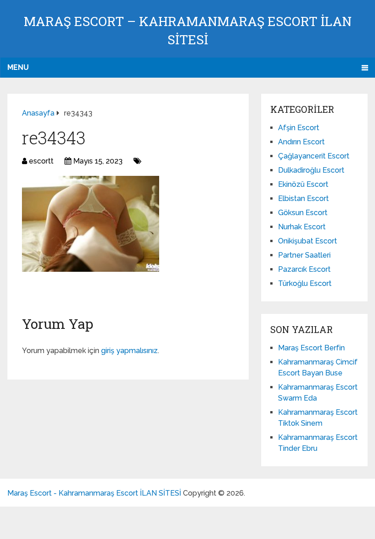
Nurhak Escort (302, 226)
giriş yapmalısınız (129, 350)
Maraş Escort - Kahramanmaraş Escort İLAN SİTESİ (94, 493)
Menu (18, 67)
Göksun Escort (302, 212)
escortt (41, 161)
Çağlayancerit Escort (313, 156)
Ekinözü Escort (303, 184)
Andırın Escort (301, 141)
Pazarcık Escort (304, 269)
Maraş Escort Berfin (311, 347)
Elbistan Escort (303, 198)
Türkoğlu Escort (305, 283)
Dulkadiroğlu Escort (311, 170)
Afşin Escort (298, 127)
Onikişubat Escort (307, 241)
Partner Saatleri (304, 255)
